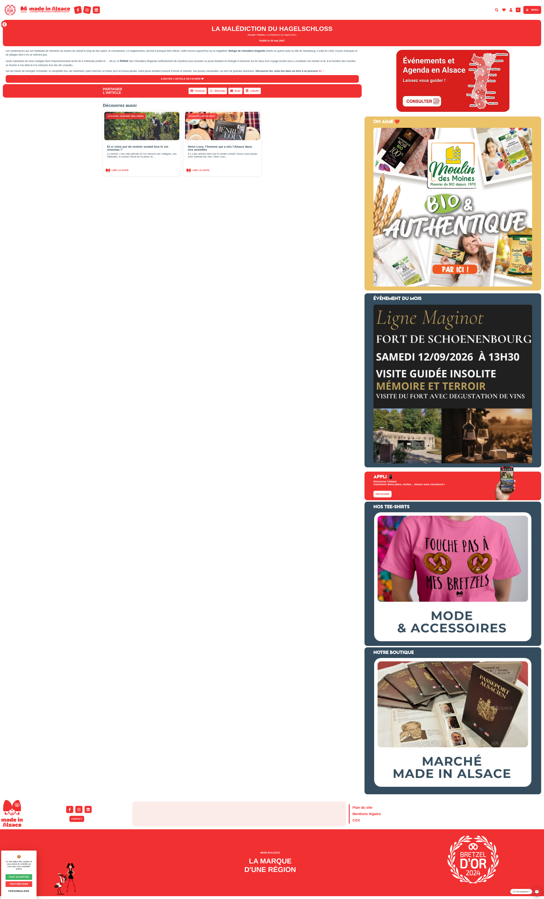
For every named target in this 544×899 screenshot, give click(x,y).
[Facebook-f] (78, 10)
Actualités (113, 116)
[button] (4, 24)
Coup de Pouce (208, 116)
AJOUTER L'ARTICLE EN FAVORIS (181, 79)
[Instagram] (87, 10)
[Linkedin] (96, 9)
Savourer (125, 116)
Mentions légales (366, 814)
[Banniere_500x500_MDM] (452, 285)
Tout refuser (18, 884)
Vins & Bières (137, 116)
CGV (356, 820)
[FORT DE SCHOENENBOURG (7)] (452, 462)
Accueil (251, 35)
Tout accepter (19, 877)
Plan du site (362, 807)
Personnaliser (18, 891)
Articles (261, 35)
